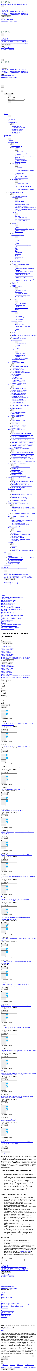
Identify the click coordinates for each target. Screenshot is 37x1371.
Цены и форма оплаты (7, 1311)
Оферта (3, 1330)
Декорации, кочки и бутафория (10, 627)
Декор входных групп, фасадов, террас (12, 615)
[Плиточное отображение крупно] (1, 708)
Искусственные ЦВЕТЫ (8, 603)
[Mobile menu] (2, 60)
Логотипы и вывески (7, 613)
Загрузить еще (5, 1152)
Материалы (4, 1301)
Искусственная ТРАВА (7, 606)
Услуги (3, 1295)
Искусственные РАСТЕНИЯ (9, 601)
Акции (2, 1294)
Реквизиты (4, 1317)
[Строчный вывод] (4, 708)
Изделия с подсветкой (7, 612)
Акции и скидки (5, 621)
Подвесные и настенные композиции (11, 609)
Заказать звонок (5, 16)
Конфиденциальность (7, 1328)
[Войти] (1, 8)
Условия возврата (6, 1314)
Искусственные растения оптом (10, 1303)
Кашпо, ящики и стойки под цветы (11, 618)
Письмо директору (6, 1297)
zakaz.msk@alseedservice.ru (9, 21)
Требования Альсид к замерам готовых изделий (15, 1305)
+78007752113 (5, 10)
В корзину (4, 729)
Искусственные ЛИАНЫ (8, 604)
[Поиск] (2, 6)
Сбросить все (9, 660)
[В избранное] (4, 711)
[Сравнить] (4, 713)
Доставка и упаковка (7, 1312)
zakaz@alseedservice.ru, (8, 19)
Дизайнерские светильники (9, 626)
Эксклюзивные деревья (7, 629)
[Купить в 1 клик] (3, 716)
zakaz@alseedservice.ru (24, 1251)
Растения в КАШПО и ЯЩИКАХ (10, 607)
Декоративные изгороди (8, 617)
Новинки (3, 623)
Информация (4, 1308)
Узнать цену (4, 924)
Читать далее (19, 1344)
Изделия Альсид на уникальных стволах (12, 1306)
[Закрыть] (2, 91)
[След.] (5, 1153)
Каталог (3, 1292)
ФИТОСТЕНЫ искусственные (9, 610)
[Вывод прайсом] (5, 708)
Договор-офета (5, 1315)
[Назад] (9, 96)
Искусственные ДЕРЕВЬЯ (8, 600)
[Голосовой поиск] (3, 1358)
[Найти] (6, 1358)
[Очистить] (33, 1356)
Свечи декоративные (7, 620)
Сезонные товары (6, 598)
